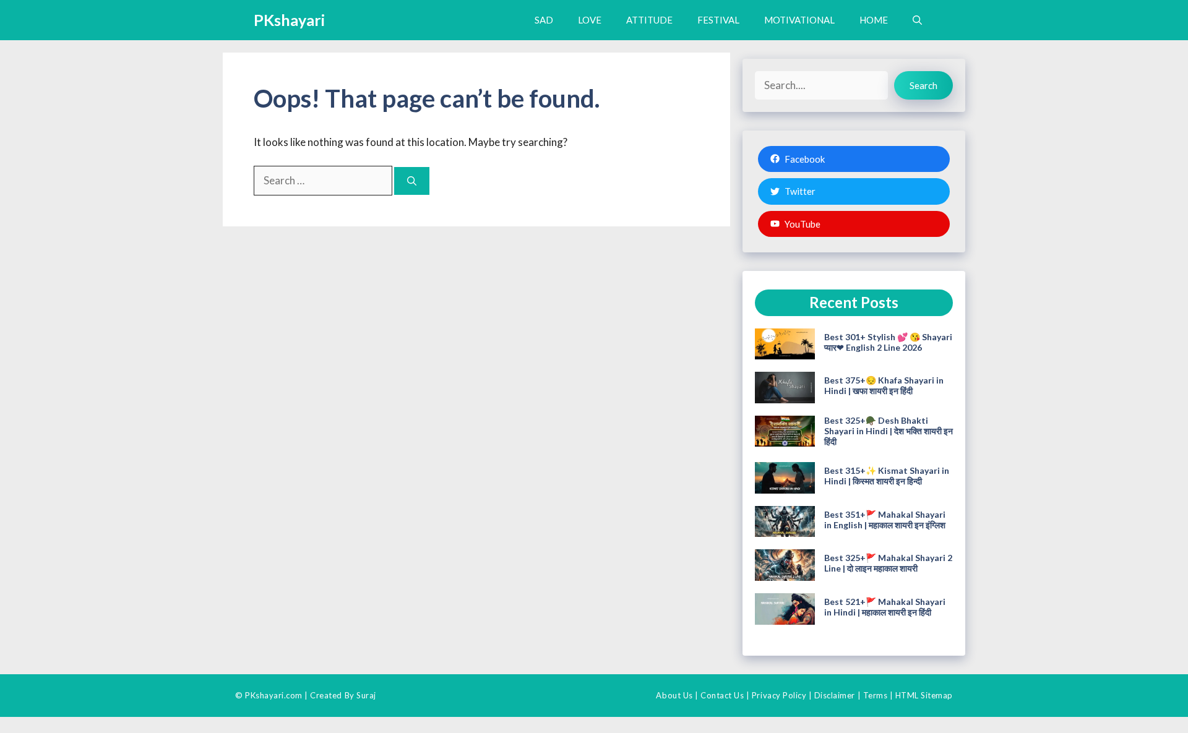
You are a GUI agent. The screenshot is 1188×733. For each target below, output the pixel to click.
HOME (873, 19)
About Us (674, 695)
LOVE (589, 19)
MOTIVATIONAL (799, 19)
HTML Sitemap (924, 695)
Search (923, 85)
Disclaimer (834, 695)
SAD (544, 19)
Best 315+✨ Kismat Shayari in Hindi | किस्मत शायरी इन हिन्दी (886, 475)
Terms (875, 695)
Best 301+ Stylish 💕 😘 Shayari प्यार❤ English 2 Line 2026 (888, 342)
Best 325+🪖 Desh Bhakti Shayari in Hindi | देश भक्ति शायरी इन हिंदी (888, 431)
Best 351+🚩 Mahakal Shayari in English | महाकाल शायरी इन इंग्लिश (884, 519)
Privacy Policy (779, 695)
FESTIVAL (718, 19)
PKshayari (289, 20)
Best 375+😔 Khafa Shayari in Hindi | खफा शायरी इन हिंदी (884, 385)
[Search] (411, 181)
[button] (917, 20)
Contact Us (722, 695)
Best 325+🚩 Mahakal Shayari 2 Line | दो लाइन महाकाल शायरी (888, 562)
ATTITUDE (649, 19)
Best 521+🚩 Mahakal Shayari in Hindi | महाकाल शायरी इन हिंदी (884, 606)
